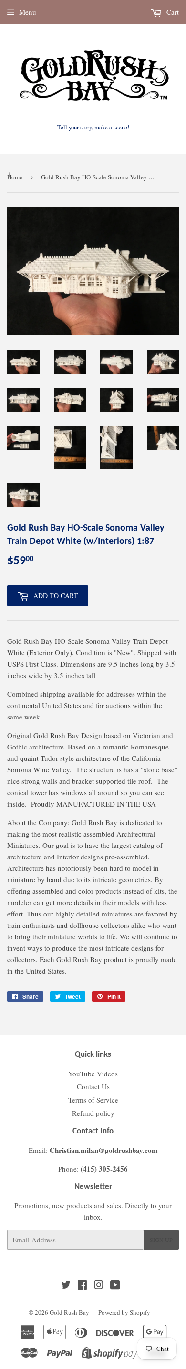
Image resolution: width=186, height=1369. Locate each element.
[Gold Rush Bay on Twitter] (66, 1285)
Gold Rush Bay (69, 1312)
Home (14, 177)
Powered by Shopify (124, 1312)
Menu (27, 12)
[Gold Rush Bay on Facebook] (82, 1285)
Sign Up (161, 1239)
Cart (172, 12)
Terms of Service (93, 1099)
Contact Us (93, 1086)
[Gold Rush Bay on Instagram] (98, 1285)
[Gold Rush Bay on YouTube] (115, 1285)
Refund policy (93, 1113)
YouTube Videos (93, 1073)
